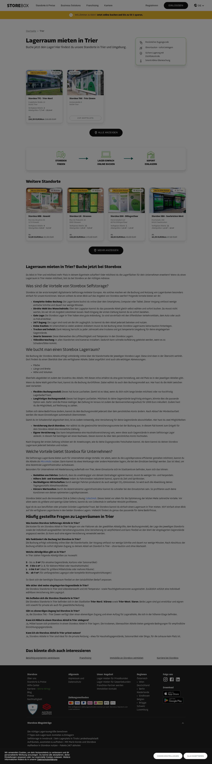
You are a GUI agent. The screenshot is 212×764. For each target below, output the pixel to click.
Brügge (142, 703)
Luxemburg (142, 710)
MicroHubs (46, 462)
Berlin (142, 689)
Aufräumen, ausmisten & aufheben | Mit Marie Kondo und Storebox (61, 742)
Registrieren (152, 5)
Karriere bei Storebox (167, 658)
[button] (199, 6)
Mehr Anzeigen (107, 250)
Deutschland (143, 685)
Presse (30, 696)
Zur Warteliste (85, 118)
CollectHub (91, 498)
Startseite (31, 31)
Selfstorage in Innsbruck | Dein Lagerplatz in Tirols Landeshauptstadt (62, 739)
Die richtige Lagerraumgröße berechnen (47, 732)
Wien (141, 682)
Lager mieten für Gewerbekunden (114, 682)
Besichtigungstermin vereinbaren (43, 658)
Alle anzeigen (108, 132)
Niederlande (143, 692)
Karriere (108, 5)
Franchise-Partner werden (110, 685)
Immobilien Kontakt (107, 689)
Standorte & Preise (45, 5)
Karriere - (38, 689)
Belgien (140, 699)
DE (199, 5)
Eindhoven (144, 696)
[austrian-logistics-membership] (45, 709)
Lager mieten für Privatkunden (112, 678)
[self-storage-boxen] (32, 709)
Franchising (92, 5)
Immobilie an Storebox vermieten (126, 658)
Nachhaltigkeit (34, 699)
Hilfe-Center (33, 685)
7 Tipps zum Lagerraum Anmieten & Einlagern (50, 735)
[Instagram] (166, 679)
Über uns (31, 678)
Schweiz (141, 706)
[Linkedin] (177, 679)
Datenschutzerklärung (47, 759)
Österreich (142, 678)
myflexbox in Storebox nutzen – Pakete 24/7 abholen (54, 745)
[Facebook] (172, 679)
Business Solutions (71, 5)
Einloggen (176, 5)
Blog (29, 692)
